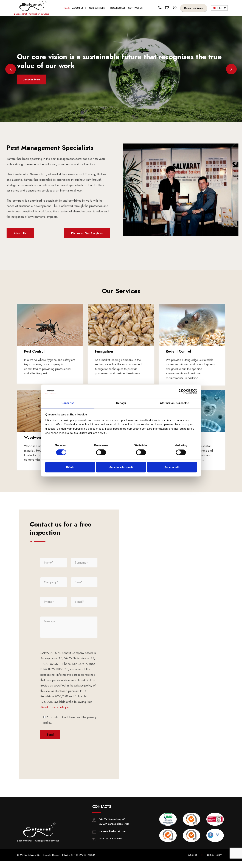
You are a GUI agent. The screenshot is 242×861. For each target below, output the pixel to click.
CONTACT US (135, 8)
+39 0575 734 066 (110, 838)
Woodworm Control (40, 437)
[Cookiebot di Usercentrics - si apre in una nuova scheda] (181, 391)
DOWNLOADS (117, 8)
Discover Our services (87, 233)
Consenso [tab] (67, 402)
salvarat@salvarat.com (112, 831)
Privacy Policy (214, 855)
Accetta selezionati (121, 467)
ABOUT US (77, 8)
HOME (66, 8)
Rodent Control (178, 351)
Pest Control (34, 351)
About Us (20, 233)
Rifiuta (70, 467)
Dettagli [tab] (121, 402)
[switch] (101, 452)
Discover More (32, 79)
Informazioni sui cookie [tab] (174, 402)
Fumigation (104, 351)
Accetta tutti (171, 467)
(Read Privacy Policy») (54, 707)
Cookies (192, 855)
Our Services (97, 8)
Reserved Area (193, 8)
